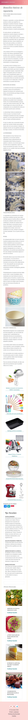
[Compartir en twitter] (8, 506)
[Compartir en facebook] (5, 506)
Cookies (14, 716)
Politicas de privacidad (14, 714)
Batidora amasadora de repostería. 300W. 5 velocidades (14, 388)
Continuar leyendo (12, 612)
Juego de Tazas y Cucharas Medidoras (14, 455)
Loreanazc (16, 712)
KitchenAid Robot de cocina (14, 499)
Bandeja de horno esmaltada (15, 430)
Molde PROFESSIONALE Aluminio (14, 478)
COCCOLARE (8, 2)
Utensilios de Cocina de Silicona (14, 413)
